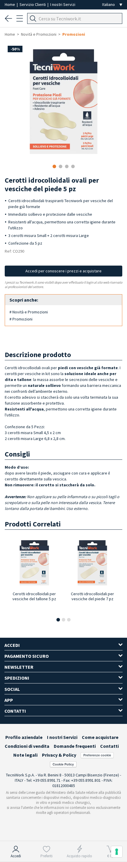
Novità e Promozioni (38, 34)
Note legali (25, 755)
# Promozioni (20, 319)
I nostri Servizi (62, 4)
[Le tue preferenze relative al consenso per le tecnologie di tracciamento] (116, 851)
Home (10, 4)
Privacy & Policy (59, 755)
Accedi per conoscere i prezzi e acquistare (63, 271)
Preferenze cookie (97, 755)
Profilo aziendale (24, 737)
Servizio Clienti (33, 4)
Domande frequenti (75, 746)
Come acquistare (100, 737)
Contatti (109, 746)
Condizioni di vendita (27, 746)
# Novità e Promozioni (28, 312)
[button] (58, 619)
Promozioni (73, 34)
